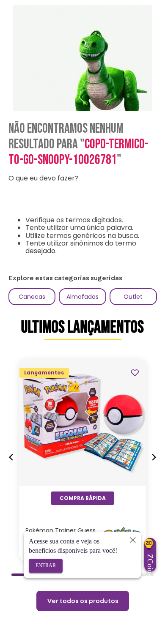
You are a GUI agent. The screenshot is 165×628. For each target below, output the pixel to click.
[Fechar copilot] (132, 539)
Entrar (46, 565)
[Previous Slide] (11, 458)
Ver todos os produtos (82, 601)
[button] (17, 574)
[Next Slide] (154, 458)
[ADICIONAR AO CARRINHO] (82, 498)
